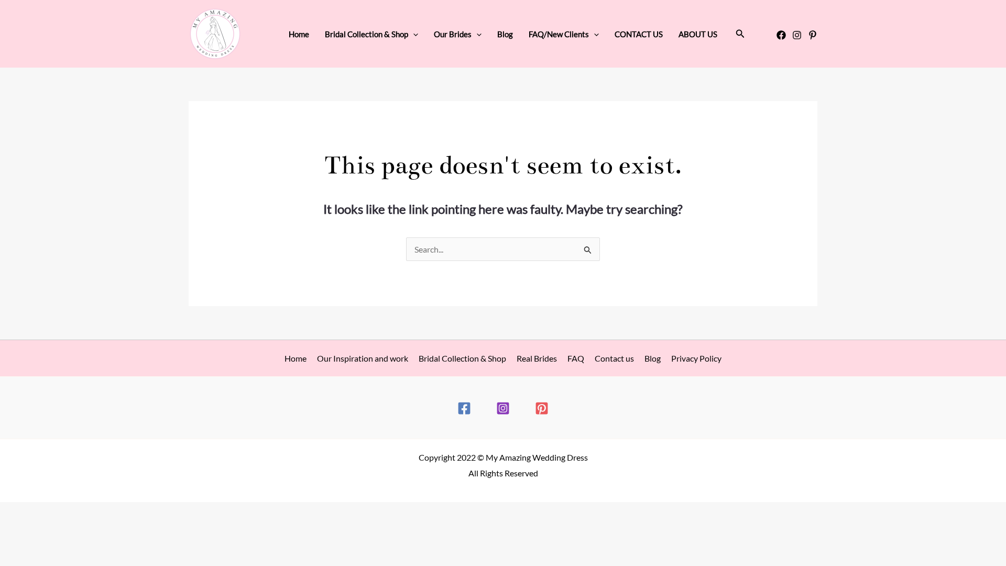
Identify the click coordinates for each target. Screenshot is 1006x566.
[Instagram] (797, 35)
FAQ (575, 358)
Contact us (614, 358)
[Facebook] (781, 35)
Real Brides (537, 358)
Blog (505, 34)
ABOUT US (698, 34)
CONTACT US (639, 34)
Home (299, 34)
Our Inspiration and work (362, 358)
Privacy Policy (696, 358)
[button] (413, 34)
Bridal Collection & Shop (462, 358)
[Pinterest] (812, 35)
